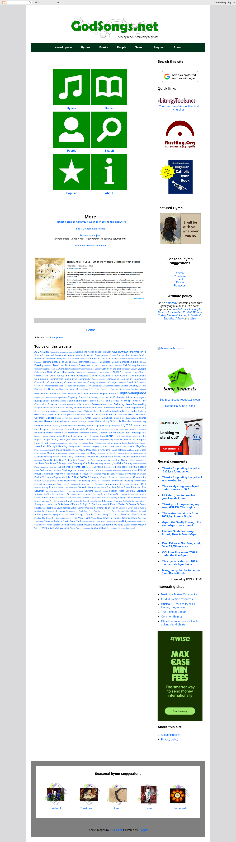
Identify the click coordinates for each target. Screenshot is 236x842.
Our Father (88, 463)
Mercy (93, 453)
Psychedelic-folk (61, 477)
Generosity (140, 407)
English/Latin (39, 397)
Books (103, 47)
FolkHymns (108, 404)
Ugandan (110, 521)
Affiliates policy (170, 734)
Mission (38, 456)
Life (49, 446)
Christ (52, 376)
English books (108, 393)
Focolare (71, 404)
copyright (125, 528)
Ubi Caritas (100, 521)
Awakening (129, 359)
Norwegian (139, 460)
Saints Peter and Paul (135, 487)
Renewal (38, 484)
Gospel (50, 417)
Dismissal (53, 389)
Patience (52, 467)
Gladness (88, 411)
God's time (80, 415)
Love (111, 446)
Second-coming (84, 494)
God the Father (129, 411)
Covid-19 (131, 382)
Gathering (129, 407)
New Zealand (65, 460)
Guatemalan (130, 418)
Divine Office (88, 389)
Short (68, 498)
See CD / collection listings (90, 228)
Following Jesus (123, 404)
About (177, 47)
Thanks (90, 514)
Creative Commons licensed (46, 386)
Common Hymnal (171, 616)
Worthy (73, 528)
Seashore (63, 494)
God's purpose (67, 415)
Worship (64, 528)
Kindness (96, 440)
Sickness (85, 498)
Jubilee (75, 440)
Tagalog (55, 515)
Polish (82, 470)
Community (84, 379)
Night (132, 460)
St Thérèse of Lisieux (53, 511)
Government (79, 418)
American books (78, 355)
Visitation (56, 525)
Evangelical (141, 397)
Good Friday (109, 414)
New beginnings (99, 460)
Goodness (39, 418)
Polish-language (92, 470)
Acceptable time (56, 352)
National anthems (131, 457)
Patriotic (61, 467)
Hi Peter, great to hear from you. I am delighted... (179, 497)
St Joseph (47, 508)
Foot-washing (139, 404)
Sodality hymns (56, 501)
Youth (94, 528)
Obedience (50, 463)
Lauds (125, 443)
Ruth (75, 487)
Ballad (143, 358)
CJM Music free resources (177, 599)
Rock (143, 484)
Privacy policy (169, 739)
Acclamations (69, 352)
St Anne (54, 504)
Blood (56, 365)
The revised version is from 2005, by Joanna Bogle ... (180, 515)
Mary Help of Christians (98, 450)
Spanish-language (104, 501)
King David (104, 440)
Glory (95, 411)
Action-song (81, 352)
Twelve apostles (89, 521)
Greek (116, 418)
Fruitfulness (108, 408)
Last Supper (83, 443)
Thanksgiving (101, 514)
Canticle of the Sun (111, 369)
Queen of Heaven (109, 477)
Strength (142, 511)
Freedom (78, 407)
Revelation (135, 484)
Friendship (97, 407)
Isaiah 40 (60, 436)
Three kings (96, 518)
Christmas (82, 375)
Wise (193, 318)
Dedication (97, 386)
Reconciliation (104, 481)
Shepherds (60, 498)
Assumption (73, 358)
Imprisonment (140, 429)
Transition (142, 518)
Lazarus (135, 443)
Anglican (99, 355)
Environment (51, 397)
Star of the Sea (90, 511)
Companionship (98, 379)
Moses (56, 457)
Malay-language (41, 450)
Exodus (63, 401)
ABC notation (41, 351)
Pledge (76, 470)
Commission (41, 378)
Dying (36, 394)
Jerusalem (94, 436)
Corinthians (81, 382)
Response (99, 484)
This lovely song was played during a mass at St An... (180, 488)
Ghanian (72, 411)
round (132, 528)
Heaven (66, 421)
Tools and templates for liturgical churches (179, 108)
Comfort (124, 376)
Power (134, 470)
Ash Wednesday (54, 358)
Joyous (67, 439)
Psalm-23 (39, 477)
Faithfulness (81, 400)
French (87, 407)
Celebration (40, 372)
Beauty (115, 362)
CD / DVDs (102, 365)
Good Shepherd (137, 414)
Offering (61, 463)
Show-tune (76, 498)
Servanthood (133, 494)
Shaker (37, 498)
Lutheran (130, 446)
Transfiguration (129, 518)
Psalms (49, 477)
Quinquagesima (49, 481)
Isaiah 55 (71, 436)
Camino (37, 369)
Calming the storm (137, 365)
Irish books (119, 433)
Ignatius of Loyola (64, 429)
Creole (61, 386)
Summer (47, 515)
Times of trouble (111, 518)
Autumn (121, 359)
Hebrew (74, 421)
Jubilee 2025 (84, 439)
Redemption (116, 481)
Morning (48, 457)
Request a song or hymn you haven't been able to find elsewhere (90, 221)
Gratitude (97, 418)
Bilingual (143, 362)
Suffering (38, 514)
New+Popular (63, 47)
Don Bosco (135, 389)
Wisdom (142, 525)
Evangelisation (41, 401)
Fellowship (125, 401)
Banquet (37, 362)
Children (115, 372)
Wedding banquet (92, 525)
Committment (56, 379)
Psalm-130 (141, 474)
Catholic (142, 368)
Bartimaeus (85, 362)
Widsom (134, 525)
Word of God (48, 528)
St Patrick (113, 508)
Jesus (109, 436)
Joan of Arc (126, 436)
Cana (56, 369)
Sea (45, 494)
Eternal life (84, 397)
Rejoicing (128, 481)
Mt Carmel (101, 457)
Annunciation (123, 355)
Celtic (50, 372)
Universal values (135, 521)
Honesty (56, 426)
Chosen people (41, 376)
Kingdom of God (128, 439)
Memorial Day (83, 453)
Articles (142, 355)
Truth (78, 521)
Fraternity (69, 408)
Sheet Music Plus (182, 309)
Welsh (127, 525)
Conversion (69, 382)
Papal (36, 467)
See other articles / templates (90, 245)
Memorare (72, 453)
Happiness (38, 421)
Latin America (100, 443)
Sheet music (48, 497)
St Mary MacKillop (85, 508)
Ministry (121, 453)
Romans (37, 487)
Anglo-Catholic (110, 355)
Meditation (52, 453)
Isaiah (52, 436)
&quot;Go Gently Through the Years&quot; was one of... (181, 524)
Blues (62, 365)
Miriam (135, 453)
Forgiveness (40, 407)
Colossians (104, 376)
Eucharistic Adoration (124, 397)
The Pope (46, 518)
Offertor (68, 463)
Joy (61, 439)
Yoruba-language (83, 528)
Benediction (126, 362)
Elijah (64, 394)
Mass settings (118, 450)
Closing (93, 376)
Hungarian (115, 426)
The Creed (126, 514)
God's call (142, 411)
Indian (49, 432)
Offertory (77, 463)
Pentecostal (91, 467)
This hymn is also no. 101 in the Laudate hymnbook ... (180, 563)
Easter (44, 393)
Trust (72, 521)
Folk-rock (87, 404)
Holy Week (136, 421)
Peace (69, 466)
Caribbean (125, 369)
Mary (82, 449)
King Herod (114, 440)
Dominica (126, 389)
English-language (131, 393)
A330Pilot (116, 830)
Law (130, 443)
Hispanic (82, 421)
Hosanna (72, 425)
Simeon (105, 498)
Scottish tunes (116, 491)
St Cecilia (94, 504)
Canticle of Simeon (93, 369)
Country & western (97, 382)
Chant (57, 372)
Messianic (101, 453)
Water (80, 525)
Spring (37, 504)
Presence (59, 473)
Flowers (62, 404)
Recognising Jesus (87, 481)
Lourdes (103, 446)
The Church (114, 514)
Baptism (47, 362)
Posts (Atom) (56, 337)
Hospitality (81, 426)
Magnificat (141, 446)
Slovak (143, 498)
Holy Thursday (123, 421)
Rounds (53, 487)
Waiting (73, 525)
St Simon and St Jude (134, 508)
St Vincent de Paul (74, 511)
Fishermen (53, 404)
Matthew (130, 450)
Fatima (108, 401)
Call (125, 365)
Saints (120, 487)
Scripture (141, 490)
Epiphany (72, 397)
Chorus (142, 372)
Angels (90, 355)
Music (110, 457)
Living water (74, 446)
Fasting (100, 401)
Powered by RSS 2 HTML (186, 579)
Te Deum (63, 515)
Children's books (130, 372)
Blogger (143, 830)
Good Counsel (93, 414)
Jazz (86, 436)
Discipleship (40, 389)
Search (139, 47)
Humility (106, 425)
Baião (137, 359)
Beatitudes (105, 362)
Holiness (99, 421)
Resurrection (112, 484)
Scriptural (130, 491)
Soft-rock (68, 501)
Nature (46, 460)
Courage (112, 382)
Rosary (45, 487)
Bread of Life (91, 365)
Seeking (111, 494)
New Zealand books (81, 460)
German (49, 411)
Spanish (77, 501)
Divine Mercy (75, 389)
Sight (92, 498)
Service (142, 494)
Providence (130, 474)
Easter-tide (54, 394)
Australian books (109, 358)
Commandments (138, 376)
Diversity (63, 389)
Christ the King (66, 375)
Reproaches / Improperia (67, 484)
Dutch (143, 389)
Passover (44, 467)
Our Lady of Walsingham (106, 463)
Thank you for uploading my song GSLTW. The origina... (180, 506)
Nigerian (125, 460)
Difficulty (133, 385)
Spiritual (118, 501)
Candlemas (74, 369)
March (75, 450)
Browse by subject (90, 235)
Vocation (65, 525)
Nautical (54, 460)
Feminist (136, 401)
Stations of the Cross (107, 511)
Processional (95, 474)
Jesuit (102, 436)
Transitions (39, 521)
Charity (106, 372)
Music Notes (174, 312)
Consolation (40, 382)
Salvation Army (52, 491)
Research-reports (86, 484)
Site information (133, 498)
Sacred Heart (85, 487)
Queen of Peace (126, 477)
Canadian (64, 369)
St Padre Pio (100, 508)
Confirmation (140, 379)
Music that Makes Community (179, 594)
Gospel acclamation (63, 418)
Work (57, 528)
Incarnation (39, 433)
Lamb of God (41, 443)
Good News (122, 415)
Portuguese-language (122, 470)
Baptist (75, 362)
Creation (141, 382)
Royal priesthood (65, 487)
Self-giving (121, 494)
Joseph (46, 439)
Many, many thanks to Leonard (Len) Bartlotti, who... (182, 572)
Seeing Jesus (100, 494)
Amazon (171, 303)
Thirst (87, 518)
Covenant (122, 382)
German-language (60, 411)
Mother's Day (66, 457)
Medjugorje (62, 453)
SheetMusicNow (173, 318)
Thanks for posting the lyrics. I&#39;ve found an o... (181, 470)
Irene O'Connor (98, 432)
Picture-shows (55, 470)
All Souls (45, 355)
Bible (135, 362)
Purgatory (95, 477)
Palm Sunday (124, 463)
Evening (54, 401)
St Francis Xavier (116, 504)
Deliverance (108, 386)
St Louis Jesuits (61, 508)
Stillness (134, 511)
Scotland (88, 491)
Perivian (107, 467)
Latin (91, 443)
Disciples (142, 386)
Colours (115, 376)
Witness (37, 528)
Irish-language (133, 432)
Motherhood (80, 457)
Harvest (48, 421)
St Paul (122, 508)
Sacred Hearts (100, 487)
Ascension (39, 358)
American (64, 355)
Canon (82, 369)
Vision (49, 525)
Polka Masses (106, 470)
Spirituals (127, 501)
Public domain (80, 477)
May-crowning (40, 453)
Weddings (107, 524)
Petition (44, 470)
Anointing (134, 355)
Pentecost (79, 466)
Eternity (95, 397)
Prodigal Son (108, 474)
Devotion (124, 386)
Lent (43, 446)
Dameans (81, 386)
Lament (52, 443)
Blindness (48, 365)
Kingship (141, 439)
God (119, 411)
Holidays (90, 421)
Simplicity (113, 498)
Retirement (124, 484)
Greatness (107, 418)
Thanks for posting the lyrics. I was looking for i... (182, 479)
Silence (98, 498)
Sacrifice (111, 487)
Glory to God (104, 411)
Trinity (66, 521)
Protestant (120, 474)
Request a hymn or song (180, 405)
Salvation (39, 490)
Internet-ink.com (176, 315)
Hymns (85, 47)
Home (90, 330)
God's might (54, 414)
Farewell (92, 401)
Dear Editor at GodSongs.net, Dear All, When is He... (181, 545)
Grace (88, 418)
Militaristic (112, 453)
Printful (187, 312)
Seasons (71, 494)
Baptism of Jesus (61, 362)
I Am (53, 429)
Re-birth (60, 481)
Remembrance (140, 481)
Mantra (51, 450)
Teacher (70, 515)
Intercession (84, 433)
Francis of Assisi (55, 407)
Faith (70, 400)
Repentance (49, 484)
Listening (62, 446)
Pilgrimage (67, 470)
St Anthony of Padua (68, 504)
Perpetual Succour (137, 467)
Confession (126, 379)
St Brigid (83, 504)
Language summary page (66, 443)
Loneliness (85, 446)
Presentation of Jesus (77, 474)
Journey (54, 439)
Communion (71, 379)
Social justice (41, 501)
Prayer (37, 474)
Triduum (58, 521)
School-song (78, 491)
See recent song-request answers (180, 399)
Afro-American (136, 352)
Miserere (142, 453)
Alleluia (55, 355)
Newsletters (113, 460)
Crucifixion (70, 385)
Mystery (117, 457)
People (121, 47)
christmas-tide (115, 528)
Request (158, 47)
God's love (40, 414)
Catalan (134, 369)
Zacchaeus (102, 528)
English (94, 393)
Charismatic (68, 372)
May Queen (140, 450)
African (124, 351)
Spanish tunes (89, 501)
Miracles (128, 453)
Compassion (112, 379)
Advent (116, 351)
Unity (125, 521)
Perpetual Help (119, 467)
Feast (116, 401)
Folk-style (97, 404)
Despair (117, 386)
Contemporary (55, 382)
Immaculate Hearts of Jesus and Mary (116, 429)
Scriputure (38, 494)
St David (103, 504)
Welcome (118, 525)
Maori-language (64, 450)
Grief (122, 418)
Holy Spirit (110, 421)
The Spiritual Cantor (173, 611)
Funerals (118, 407)
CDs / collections (115, 365)
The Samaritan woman (62, 518)
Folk (78, 404)
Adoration (106, 352)
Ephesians (62, 397)
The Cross (137, 514)
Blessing (39, 365)
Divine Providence (102, 389)
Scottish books (101, 491)
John (134, 436)
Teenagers (79, 514)
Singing (121, 497)
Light (54, 446)
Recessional (70, 481)
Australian (94, 358)
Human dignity (94, 425)
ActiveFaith (194, 315)
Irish (110, 432)
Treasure (48, 521)
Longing (95, 446)
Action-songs (94, 352)
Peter (36, 470)
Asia (64, 359)
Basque (95, 362)
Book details (71, 365)
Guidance (141, 418)
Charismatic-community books (89, 372)
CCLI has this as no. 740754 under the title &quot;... (180, 554)
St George (131, 504)
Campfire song (47, 369)
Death (88, 386)
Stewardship (123, 511)
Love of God (120, 446)
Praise (142, 470)
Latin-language (114, 443)
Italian (80, 436)
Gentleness (39, 411)
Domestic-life (116, 389)
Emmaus (72, 394)
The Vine (78, 518)
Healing (57, 421)
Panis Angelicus (139, 463)
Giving (80, 411)
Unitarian (118, 521)
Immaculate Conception (85, 429)
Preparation (47, 474)
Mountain (91, 457)
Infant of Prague (61, 433)
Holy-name (46, 425)
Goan (114, 411)
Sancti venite (66, 491)
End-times (83, 394)
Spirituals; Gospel (138, 501)
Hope (64, 425)
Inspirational (73, 433)
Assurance (84, 359)
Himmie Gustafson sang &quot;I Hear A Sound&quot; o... (180, 534)
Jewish (117, 436)
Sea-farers (52, 494)
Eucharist (106, 397)
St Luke (74, 508)
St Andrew (45, 504)
